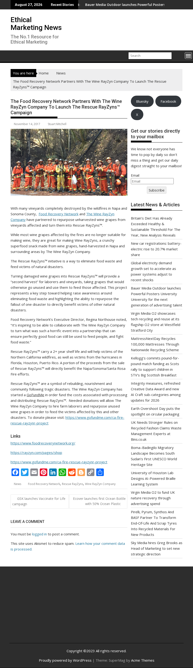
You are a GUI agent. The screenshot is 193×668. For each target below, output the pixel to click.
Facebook (168, 101)
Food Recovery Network (58, 214)
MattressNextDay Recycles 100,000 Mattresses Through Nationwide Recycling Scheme (155, 344)
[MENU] (188, 55)
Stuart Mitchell (57, 124)
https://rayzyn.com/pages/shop (36, 452)
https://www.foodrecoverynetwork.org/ (43, 443)
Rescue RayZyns (72, 484)
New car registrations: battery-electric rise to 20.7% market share (156, 249)
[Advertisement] (42, 608)
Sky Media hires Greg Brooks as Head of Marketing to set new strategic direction (156, 548)
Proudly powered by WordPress (65, 660)
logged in (39, 534)
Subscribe (157, 190)
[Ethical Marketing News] (15, 55)
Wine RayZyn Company (100, 484)
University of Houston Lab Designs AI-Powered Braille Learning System (153, 478)
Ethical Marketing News (36, 24)
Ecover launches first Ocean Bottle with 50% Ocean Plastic (99, 501)
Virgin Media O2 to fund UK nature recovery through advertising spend (153, 498)
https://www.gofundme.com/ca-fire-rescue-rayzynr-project (59, 462)
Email (135, 175)
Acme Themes (142, 660)
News (17, 484)
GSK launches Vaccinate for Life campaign (38, 501)
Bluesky (142, 101)
